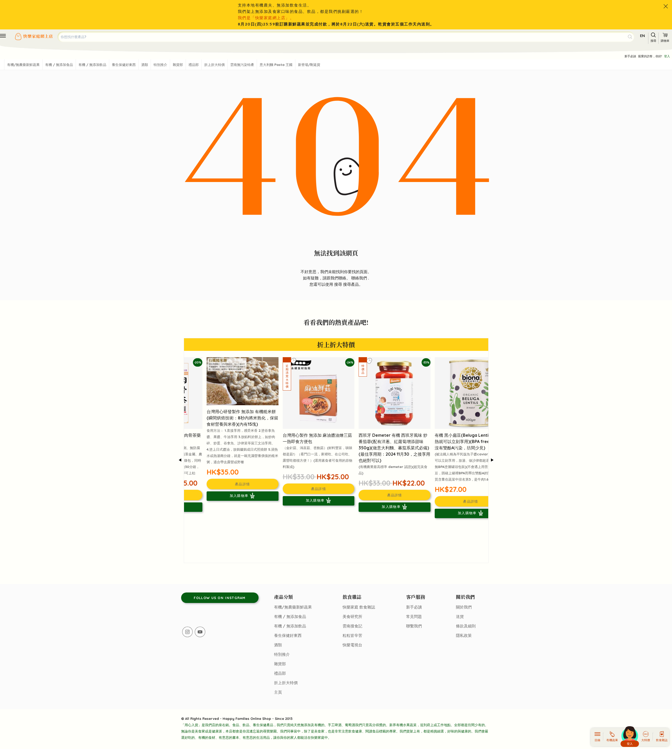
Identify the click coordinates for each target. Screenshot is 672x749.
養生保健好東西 (124, 65)
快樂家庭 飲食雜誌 (359, 607)
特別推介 (160, 65)
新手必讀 (630, 56)
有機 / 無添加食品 (59, 65)
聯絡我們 (359, 277)
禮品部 (193, 65)
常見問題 (414, 616)
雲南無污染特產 (242, 65)
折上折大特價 (214, 65)
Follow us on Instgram (219, 598)
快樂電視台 (352, 644)
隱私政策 (464, 635)
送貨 (460, 616)
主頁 (278, 692)
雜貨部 (178, 65)
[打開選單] (3, 36)
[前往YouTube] (200, 632)
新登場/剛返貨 (309, 65)
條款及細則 (466, 625)
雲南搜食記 (352, 625)
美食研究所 (352, 616)
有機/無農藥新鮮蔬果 (23, 65)
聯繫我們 (414, 625)
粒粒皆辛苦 (352, 635)
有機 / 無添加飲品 (92, 65)
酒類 (144, 65)
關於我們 (464, 607)
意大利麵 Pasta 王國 (276, 65)
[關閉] (666, 6)
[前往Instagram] (187, 632)
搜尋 (338, 284)
